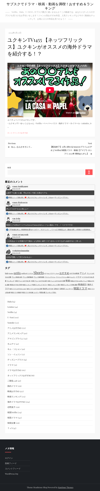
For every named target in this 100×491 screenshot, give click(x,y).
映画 (68, 280)
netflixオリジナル (27, 273)
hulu (6, 273)
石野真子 (56, 289)
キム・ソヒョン (14, 349)
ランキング (10, 281)
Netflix (10, 312)
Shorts (38, 272)
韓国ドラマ (80, 288)
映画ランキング (27, 285)
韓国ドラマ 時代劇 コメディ (30, 292)
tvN (45, 273)
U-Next (56, 273)
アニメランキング (15, 333)
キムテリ (72, 277)
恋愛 (63, 281)
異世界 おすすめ (48, 289)
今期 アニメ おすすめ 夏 (39, 281)
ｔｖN (10, 428)
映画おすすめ (13, 391)
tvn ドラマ (50, 273)
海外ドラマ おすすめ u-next (17, 289)
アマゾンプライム (50, 277)
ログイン (9, 458)
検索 (9, 167)
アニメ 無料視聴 (39, 277)
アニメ (83, 273)
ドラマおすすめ (14, 370)
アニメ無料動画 (28, 277)
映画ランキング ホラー (39, 285)
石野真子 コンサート (66, 289)
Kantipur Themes (65, 487)
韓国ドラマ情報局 (16, 292)
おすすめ (64, 273)
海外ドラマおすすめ (16, 402)
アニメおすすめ (14, 328)
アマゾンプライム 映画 (63, 277)
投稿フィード (11, 463)
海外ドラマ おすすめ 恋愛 (34, 289)
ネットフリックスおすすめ (17, 133)
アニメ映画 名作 (17, 277)
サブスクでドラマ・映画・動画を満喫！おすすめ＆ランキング (50, 6)
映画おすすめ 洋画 (16, 285)
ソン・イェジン (14, 354)
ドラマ (78, 277)
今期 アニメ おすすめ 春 (54, 281)
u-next (10, 317)
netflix (17, 273)
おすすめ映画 (74, 273)
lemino (11, 273)
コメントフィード (13, 468)
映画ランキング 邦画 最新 (69, 285)
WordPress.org (11, 473)
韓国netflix (12, 412)
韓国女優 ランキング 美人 (47, 292)
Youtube (11, 322)
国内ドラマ (12, 386)
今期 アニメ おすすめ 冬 (22, 281)
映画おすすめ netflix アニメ (78, 281)
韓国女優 (11, 423)
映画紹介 (82, 284)
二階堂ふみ (12, 380)
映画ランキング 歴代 (54, 285)
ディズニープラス (15, 359)
